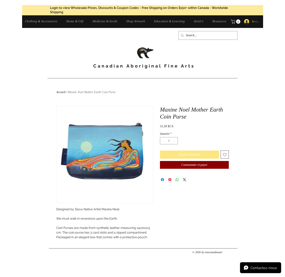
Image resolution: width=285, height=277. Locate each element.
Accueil (60, 92)
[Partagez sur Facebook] (162, 179)
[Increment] (174, 140)
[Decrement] (163, 140)
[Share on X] (184, 179)
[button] (42, 21)
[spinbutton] (168, 140)
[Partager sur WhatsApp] (177, 179)
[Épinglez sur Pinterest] (170, 179)
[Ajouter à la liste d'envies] (225, 155)
